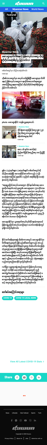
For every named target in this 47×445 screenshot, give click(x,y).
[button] (7, 298)
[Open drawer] (4, 4)
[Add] (17, 377)
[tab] (6, 9)
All (6, 9)
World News (37, 9)
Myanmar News (20, 9)
